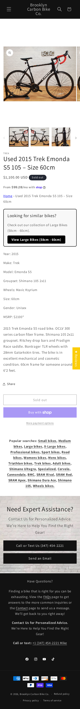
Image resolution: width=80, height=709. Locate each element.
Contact (22, 608)
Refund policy (62, 693)
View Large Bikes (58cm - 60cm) (36, 239)
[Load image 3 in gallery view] (61, 136)
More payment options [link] (40, 423)
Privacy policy (31, 700)
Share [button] (11, 384)
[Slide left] (4, 138)
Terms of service (52, 700)
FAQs (47, 597)
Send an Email (40, 558)
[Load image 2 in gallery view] (40, 136)
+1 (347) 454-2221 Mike (50, 643)
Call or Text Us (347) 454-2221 (40, 545)
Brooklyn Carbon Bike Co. (34, 694)
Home (7, 196)
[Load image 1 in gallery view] (18, 136)
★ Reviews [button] (76, 358)
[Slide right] (76, 138)
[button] (9, 9)
